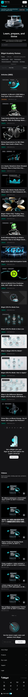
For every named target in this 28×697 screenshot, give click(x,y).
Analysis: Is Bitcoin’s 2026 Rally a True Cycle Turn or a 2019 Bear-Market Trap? (12, 95)
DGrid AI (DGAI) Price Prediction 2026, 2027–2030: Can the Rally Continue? (12, 284)
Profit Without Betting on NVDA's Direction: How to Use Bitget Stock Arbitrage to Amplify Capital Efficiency (13, 239)
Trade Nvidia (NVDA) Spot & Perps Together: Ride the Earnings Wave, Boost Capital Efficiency (13, 119)
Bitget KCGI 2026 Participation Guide (14, 261)
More (13, 615)
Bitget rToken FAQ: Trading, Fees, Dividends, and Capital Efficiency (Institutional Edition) (12, 215)
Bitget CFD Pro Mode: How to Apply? (13, 372)
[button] (14, 649)
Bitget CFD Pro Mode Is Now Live (12, 329)
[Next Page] (24, 428)
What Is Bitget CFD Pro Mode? (11, 351)
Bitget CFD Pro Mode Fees (10, 307)
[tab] (14, 649)
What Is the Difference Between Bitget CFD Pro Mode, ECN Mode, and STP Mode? (14, 396)
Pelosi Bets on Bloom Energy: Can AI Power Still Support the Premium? (14, 419)
